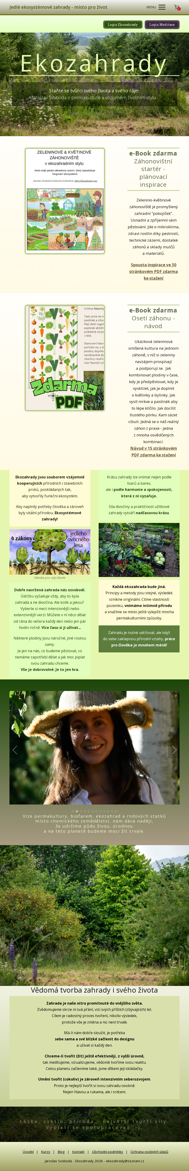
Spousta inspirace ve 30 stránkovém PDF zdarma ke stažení (153, 271)
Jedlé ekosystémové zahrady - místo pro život (58, 7)
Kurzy (45, 1151)
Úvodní (28, 1151)
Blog (61, 1151)
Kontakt (78, 1151)
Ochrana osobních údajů (149, 1151)
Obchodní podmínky (107, 1151)
